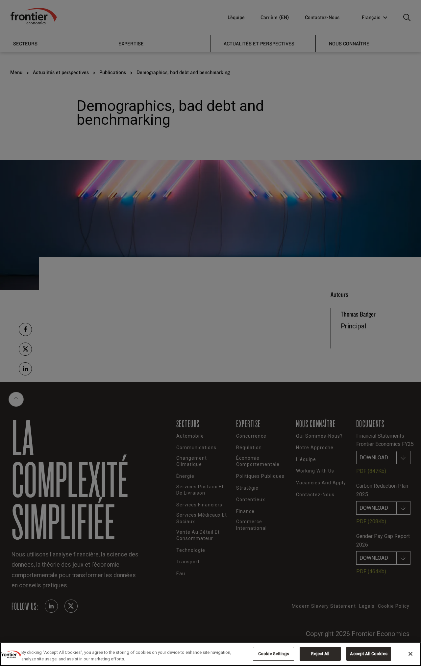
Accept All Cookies (368, 653)
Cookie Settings (273, 653)
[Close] (410, 654)
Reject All (320, 653)
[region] (210, 654)
